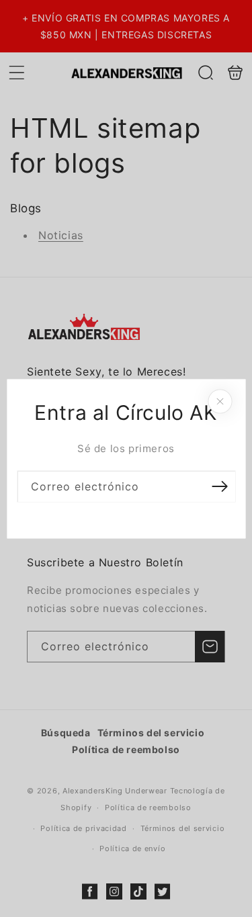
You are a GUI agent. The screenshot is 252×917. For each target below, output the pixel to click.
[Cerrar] (220, 401)
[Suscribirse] (220, 486)
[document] (126, 458)
